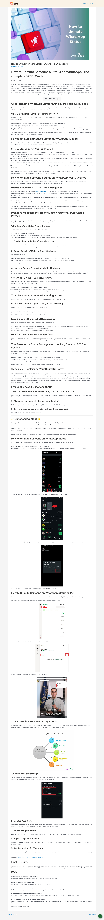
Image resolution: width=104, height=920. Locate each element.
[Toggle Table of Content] (58, 99)
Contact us (85, 3)
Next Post (92, 914)
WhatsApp (14, 66)
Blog (91, 3)
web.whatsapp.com (40, 191)
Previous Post (12, 914)
